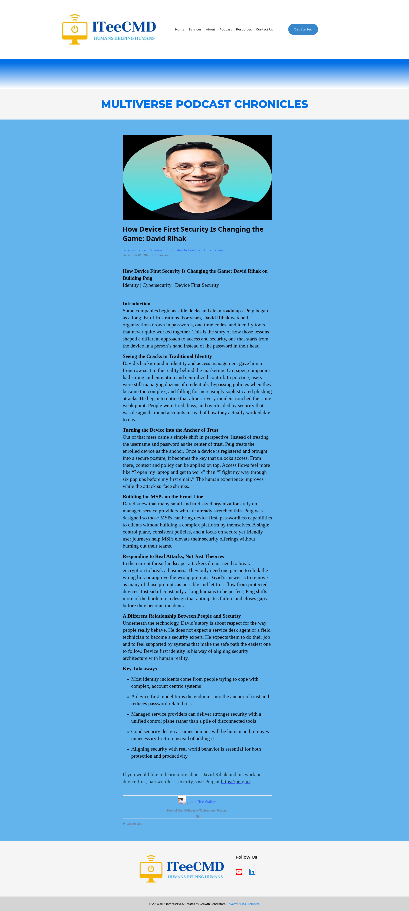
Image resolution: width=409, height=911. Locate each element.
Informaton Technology (183, 250)
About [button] (210, 29)
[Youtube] (239, 871)
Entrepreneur (213, 250)
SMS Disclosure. (249, 903)
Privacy (232, 903)
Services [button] (195, 29)
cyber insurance (134, 250)
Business (156, 250)
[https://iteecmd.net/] (109, 29)
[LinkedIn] (197, 816)
